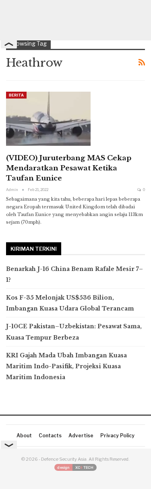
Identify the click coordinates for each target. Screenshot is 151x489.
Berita (16, 95)
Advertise (80, 435)
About (24, 435)
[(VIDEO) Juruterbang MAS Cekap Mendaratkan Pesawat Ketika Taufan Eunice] (48, 119)
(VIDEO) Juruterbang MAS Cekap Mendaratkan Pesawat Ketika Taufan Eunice (68, 168)
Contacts (50, 435)
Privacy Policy (117, 435)
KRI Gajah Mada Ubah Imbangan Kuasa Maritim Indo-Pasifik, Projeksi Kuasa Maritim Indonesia (66, 366)
